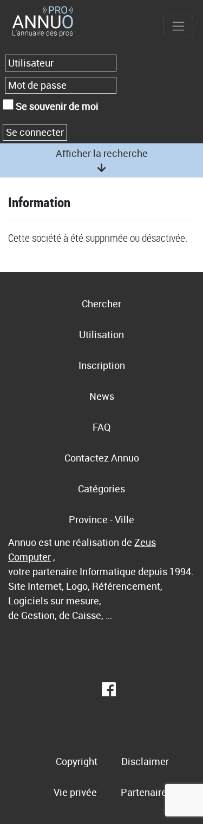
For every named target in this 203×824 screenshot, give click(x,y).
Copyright (76, 761)
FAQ (101, 426)
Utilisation (101, 334)
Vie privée (75, 792)
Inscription (101, 365)
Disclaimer (145, 761)
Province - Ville (101, 519)
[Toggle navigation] (178, 26)
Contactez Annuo (101, 457)
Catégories (101, 488)
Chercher (101, 303)
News (101, 396)
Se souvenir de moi (56, 106)
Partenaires (146, 792)
